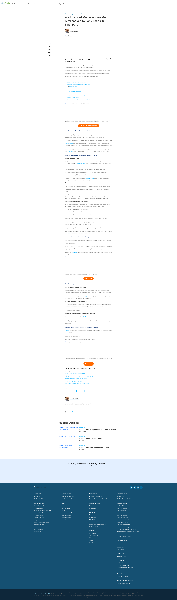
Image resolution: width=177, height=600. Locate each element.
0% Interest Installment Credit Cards (42, 510)
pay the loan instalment (89, 178)
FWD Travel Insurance (122, 510)
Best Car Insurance (121, 556)
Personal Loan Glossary (67, 517)
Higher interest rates (73, 86)
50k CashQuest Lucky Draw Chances (97, 524)
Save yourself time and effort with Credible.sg (76, 95)
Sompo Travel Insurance (122, 522)
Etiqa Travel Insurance (122, 508)
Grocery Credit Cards (39, 517)
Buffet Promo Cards (38, 529)
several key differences (87, 71)
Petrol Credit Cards (38, 515)
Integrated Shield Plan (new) (123, 570)
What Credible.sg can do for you (73, 97)
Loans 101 (80, 14)
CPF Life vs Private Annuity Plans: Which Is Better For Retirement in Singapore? (80, 381)
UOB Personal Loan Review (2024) (71, 385)
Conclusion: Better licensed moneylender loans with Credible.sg (79, 99)
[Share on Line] (49, 55)
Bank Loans (81, 391)
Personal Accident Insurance (123, 583)
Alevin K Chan (74, 30)
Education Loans (65, 505)
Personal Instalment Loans (68, 496)
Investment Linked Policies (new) (124, 562)
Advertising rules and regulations (75, 91)
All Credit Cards (37, 496)
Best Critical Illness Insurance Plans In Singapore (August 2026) (77, 383)
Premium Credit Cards (39, 527)
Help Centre (92, 519)
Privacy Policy (92, 537)
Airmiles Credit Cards (39, 503)
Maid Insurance (120, 549)
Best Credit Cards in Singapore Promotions (44, 498)
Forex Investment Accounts (95, 505)
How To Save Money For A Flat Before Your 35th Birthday (76, 378)
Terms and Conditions (39, 593)
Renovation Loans (66, 508)
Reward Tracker (67, 4)
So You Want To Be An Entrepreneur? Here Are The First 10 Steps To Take (79, 376)
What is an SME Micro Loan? (90, 438)
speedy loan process (104, 316)
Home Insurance (121, 543)
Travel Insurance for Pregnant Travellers (126, 527)
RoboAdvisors (92, 508)
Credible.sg (75, 246)
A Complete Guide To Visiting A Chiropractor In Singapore (76, 373)
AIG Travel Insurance (122, 503)
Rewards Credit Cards (39, 505)
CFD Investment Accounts (95, 503)
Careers (91, 542)
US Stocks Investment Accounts (96, 501)
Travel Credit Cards (38, 508)
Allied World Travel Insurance (124, 505)
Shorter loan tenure (73, 88)
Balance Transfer (66, 503)
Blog (59, 4)
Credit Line (64, 501)
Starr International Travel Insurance (125, 520)
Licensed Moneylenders (71, 391)
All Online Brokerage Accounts (96, 496)
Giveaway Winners (93, 522)
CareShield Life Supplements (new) (125, 567)
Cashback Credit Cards (39, 501)
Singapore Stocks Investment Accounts (98, 498)
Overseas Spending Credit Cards (41, 522)
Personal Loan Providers (67, 520)
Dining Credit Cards (38, 513)
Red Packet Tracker (93, 526)
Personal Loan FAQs (66, 515)
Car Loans (64, 510)
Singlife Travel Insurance (122, 517)
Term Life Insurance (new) (123, 565)
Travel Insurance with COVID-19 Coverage (126, 529)
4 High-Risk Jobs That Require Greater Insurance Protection (76, 375)
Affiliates (91, 540)
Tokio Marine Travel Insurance (124, 524)
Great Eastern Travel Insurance (124, 513)
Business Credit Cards (39, 524)
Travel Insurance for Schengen (124, 536)
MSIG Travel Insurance (122, 515)
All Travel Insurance (121, 496)
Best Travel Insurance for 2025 (124, 498)
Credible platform (74, 252)
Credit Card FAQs (38, 531)
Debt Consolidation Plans (67, 498)
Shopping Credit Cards (39, 520)
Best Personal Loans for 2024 (68, 513)
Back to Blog (70, 412)
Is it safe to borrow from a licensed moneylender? (76, 82)
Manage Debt (72, 14)
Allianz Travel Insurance (122, 501)
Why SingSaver (92, 533)
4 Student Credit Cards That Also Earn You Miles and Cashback (77, 380)
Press (90, 545)
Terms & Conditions (93, 535)
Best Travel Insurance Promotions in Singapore (128, 531)
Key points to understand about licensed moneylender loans (78, 84)
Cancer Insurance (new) (122, 576)
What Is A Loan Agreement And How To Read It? (98, 429)
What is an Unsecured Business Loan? (94, 447)
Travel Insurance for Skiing (123, 534)
